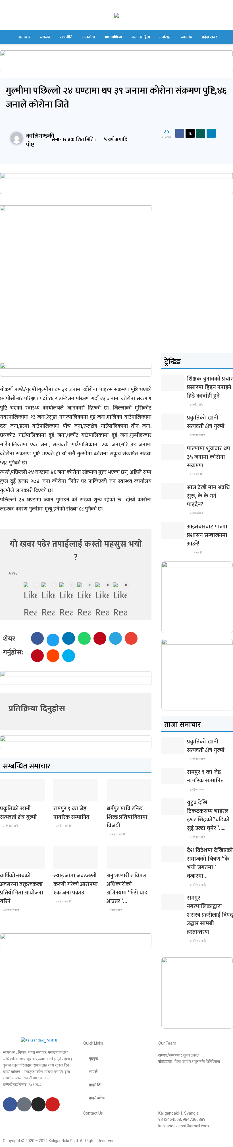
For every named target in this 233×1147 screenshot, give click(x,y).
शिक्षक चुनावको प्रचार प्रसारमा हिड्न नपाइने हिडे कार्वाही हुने (210, 387)
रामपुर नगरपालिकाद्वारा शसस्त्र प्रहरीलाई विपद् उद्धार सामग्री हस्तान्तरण (210, 915)
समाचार (24, 37)
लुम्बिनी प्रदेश (66, 796)
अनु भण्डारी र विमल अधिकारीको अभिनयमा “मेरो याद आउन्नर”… (127, 888)
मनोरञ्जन (165, 37)
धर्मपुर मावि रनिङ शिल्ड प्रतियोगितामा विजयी (127, 817)
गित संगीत (117, 863)
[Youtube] (52, 1104)
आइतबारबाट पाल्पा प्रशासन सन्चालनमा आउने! (207, 535)
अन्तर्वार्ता (88, 37)
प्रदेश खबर (209, 37)
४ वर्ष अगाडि (196, 404)
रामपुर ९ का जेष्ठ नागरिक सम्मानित (71, 813)
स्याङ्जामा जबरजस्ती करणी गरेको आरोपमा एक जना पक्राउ (75, 884)
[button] (37, 638)
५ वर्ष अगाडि (195, 552)
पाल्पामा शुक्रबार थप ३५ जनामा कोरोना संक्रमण (208, 457)
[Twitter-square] (24, 1104)
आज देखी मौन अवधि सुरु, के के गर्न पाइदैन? (208, 496)
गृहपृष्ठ (93, 1058)
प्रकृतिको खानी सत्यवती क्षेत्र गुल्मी (18, 813)
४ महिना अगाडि (197, 885)
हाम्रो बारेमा (97, 1098)
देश (7, 796)
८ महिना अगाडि (63, 901)
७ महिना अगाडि (117, 834)
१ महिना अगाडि (10, 826)
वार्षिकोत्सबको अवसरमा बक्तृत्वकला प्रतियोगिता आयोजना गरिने (21, 888)
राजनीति (66, 37)
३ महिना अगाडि (63, 826)
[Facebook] (10, 1104)
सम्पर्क (93, 1071)
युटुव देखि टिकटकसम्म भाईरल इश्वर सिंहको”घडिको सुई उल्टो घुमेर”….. (208, 815)
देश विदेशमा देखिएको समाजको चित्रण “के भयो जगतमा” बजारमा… (210, 863)
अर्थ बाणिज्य (113, 37)
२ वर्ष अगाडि (115, 910)
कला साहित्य (141, 37)
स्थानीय (186, 37)
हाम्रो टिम (95, 1084)
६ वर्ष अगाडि (195, 474)
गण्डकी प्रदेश (119, 796)
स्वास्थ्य (45, 37)
